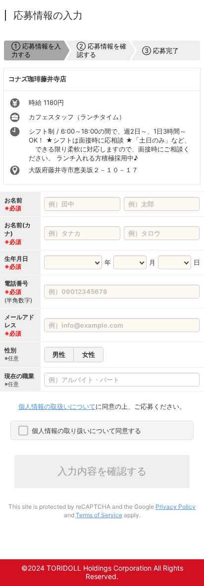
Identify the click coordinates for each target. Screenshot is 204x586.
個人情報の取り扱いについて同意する (86, 431)
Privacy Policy (175, 506)
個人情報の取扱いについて (57, 406)
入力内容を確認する (102, 471)
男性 (58, 354)
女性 (88, 354)
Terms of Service (99, 515)
